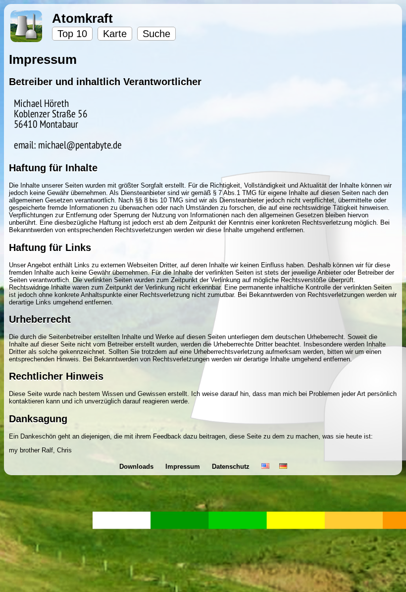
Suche (156, 33)
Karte (115, 33)
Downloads (137, 466)
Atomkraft (82, 18)
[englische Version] (265, 466)
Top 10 (72, 33)
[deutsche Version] (283, 466)
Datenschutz (232, 466)
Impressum (183, 466)
